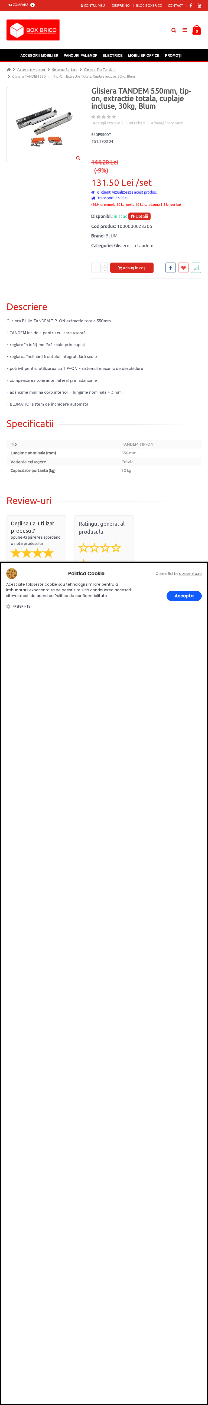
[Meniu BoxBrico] (185, 29)
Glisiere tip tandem (100, 69)
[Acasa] (8, 69)
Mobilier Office (144, 55)
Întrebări (135, 123)
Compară (22, 4)
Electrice (113, 55)
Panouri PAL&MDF (80, 55)
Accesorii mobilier (39, 55)
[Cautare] (173, 30)
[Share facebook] (170, 268)
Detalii (141, 216)
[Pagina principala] (34, 30)
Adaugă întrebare (167, 123)
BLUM (112, 235)
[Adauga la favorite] (183, 268)
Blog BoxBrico (149, 5)
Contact (175, 5)
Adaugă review (106, 123)
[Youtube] (200, 5)
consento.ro (190, 573)
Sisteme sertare (64, 69)
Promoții (174, 55)
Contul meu (94, 5)
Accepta (184, 596)
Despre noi (121, 5)
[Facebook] (191, 5)
